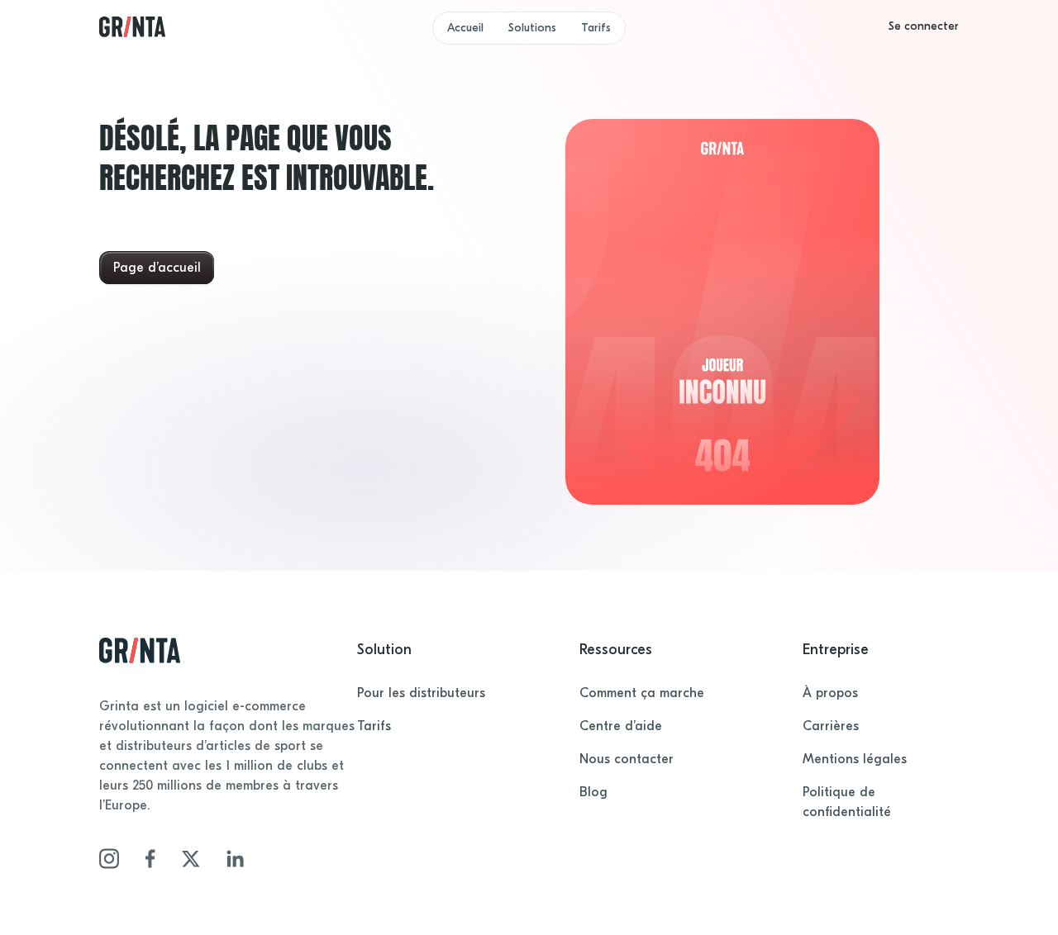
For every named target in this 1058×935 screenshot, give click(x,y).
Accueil (465, 28)
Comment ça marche (641, 693)
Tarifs (596, 28)
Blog (593, 792)
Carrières (831, 726)
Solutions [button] (532, 28)
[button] (924, 26)
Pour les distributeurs (421, 693)
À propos (830, 693)
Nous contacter (626, 759)
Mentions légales (855, 759)
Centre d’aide (620, 726)
